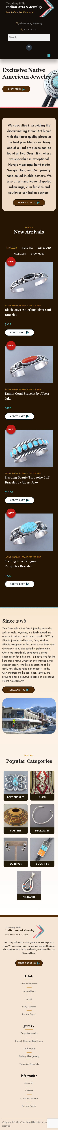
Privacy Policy (29, 1106)
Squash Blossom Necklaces (29, 1041)
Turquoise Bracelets (29, 1064)
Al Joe (29, 999)
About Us (29, 1083)
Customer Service (29, 1098)
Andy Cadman (29, 1006)
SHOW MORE (14, 89)
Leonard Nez (29, 991)
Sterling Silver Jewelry (29, 1056)
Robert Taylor (29, 1014)
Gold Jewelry (29, 1048)
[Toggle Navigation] (49, 56)
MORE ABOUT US (27, 202)
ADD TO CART (17, 332)
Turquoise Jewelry (29, 1033)
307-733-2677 (30, 29)
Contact (29, 1090)
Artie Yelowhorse (29, 983)
